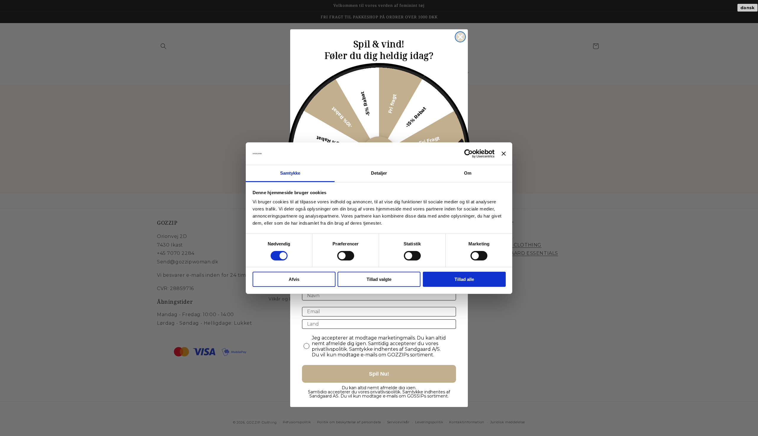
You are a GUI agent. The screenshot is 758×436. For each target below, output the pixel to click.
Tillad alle (464, 279)
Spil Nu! (379, 374)
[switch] (345, 255)
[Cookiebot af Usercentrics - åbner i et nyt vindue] (468, 153)
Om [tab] (467, 173)
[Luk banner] (504, 154)
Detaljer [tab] (379, 173)
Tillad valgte (379, 279)
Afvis (294, 279)
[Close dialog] (460, 37)
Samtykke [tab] (290, 173)
